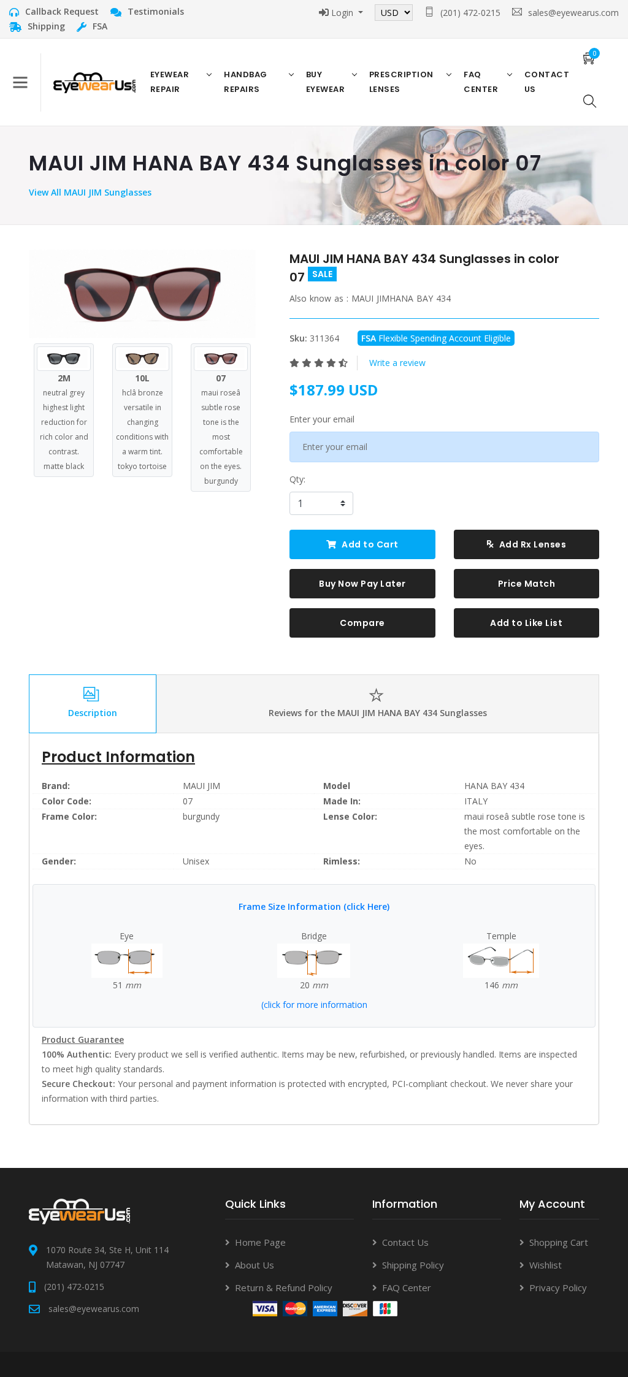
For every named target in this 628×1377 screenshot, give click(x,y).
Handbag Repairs (245, 82)
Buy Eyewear (325, 82)
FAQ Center (481, 82)
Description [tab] (92, 713)
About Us (254, 1265)
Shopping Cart (558, 1242)
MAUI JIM (201, 785)
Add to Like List (526, 623)
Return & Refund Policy (283, 1287)
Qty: (297, 479)
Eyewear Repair (170, 82)
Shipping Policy (413, 1265)
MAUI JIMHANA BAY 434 (401, 298)
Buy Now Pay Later (362, 584)
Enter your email (321, 419)
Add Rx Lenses (531, 544)
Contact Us (405, 1242)
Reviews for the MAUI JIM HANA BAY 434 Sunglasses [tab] (378, 713)
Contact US (547, 82)
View (40, 192)
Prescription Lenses (401, 82)
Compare (362, 623)
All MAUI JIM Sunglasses (101, 192)
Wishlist (545, 1265)
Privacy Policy (558, 1287)
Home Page (260, 1242)
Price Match (527, 584)
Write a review (397, 362)
